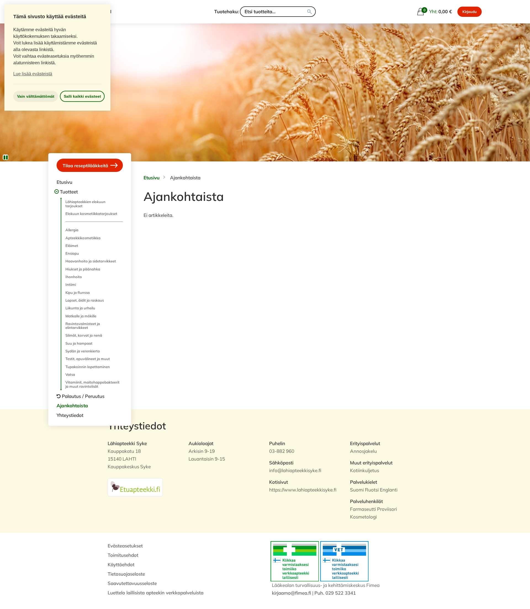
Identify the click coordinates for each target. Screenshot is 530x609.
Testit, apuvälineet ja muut (87, 359)
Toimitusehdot (123, 555)
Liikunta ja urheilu (80, 308)
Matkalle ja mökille (80, 316)
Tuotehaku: (226, 11)
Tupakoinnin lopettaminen (87, 367)
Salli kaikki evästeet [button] (82, 96)
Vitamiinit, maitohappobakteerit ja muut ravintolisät (92, 384)
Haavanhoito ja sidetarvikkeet (90, 261)
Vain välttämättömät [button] (35, 96)
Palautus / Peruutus (83, 396)
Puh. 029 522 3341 (335, 593)
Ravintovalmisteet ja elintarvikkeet (82, 325)
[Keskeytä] (5, 157)
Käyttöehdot (121, 564)
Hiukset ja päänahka (82, 269)
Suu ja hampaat (78, 343)
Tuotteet (69, 192)
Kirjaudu (469, 11)
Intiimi (70, 284)
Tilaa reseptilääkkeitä (86, 165)
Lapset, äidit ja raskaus (84, 300)
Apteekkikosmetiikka (82, 238)
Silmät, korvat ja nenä (83, 335)
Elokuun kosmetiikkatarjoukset (91, 213)
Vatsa (70, 374)
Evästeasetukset (125, 546)
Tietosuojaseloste (126, 574)
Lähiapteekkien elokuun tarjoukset (85, 204)
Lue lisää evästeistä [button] (32, 73)
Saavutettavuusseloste (132, 583)
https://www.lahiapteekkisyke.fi (302, 490)
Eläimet (71, 245)
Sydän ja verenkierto (82, 351)
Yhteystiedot (70, 415)
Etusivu (64, 182)
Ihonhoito (73, 277)
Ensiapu (72, 253)
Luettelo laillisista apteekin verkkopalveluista (155, 592)
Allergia (71, 230)
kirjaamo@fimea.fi (291, 593)
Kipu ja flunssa (77, 292)
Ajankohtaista (72, 405)
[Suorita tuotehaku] (309, 11)
